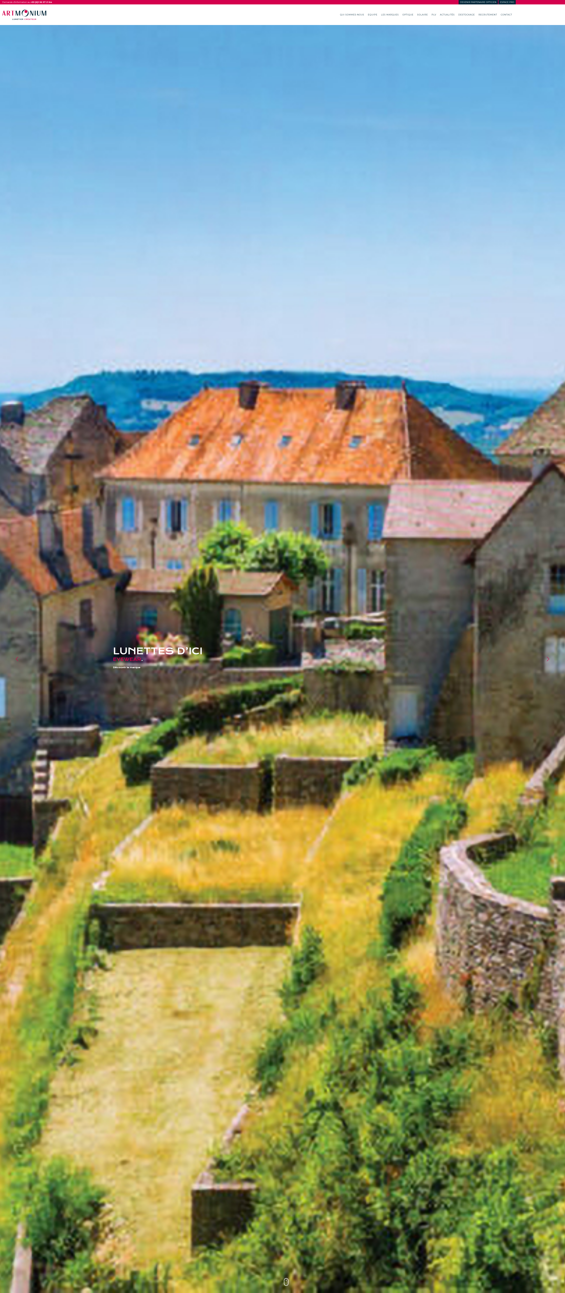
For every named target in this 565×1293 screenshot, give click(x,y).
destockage (466, 14)
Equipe (372, 14)
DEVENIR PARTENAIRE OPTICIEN (478, 2)
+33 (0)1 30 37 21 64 (41, 2)
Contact (506, 14)
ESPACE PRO (507, 2)
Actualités (447, 14)
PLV (434, 14)
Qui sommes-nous (352, 14)
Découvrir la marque (126, 667)
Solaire (422, 14)
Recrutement (487, 14)
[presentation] (17, 659)
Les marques (390, 14)
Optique (407, 14)
